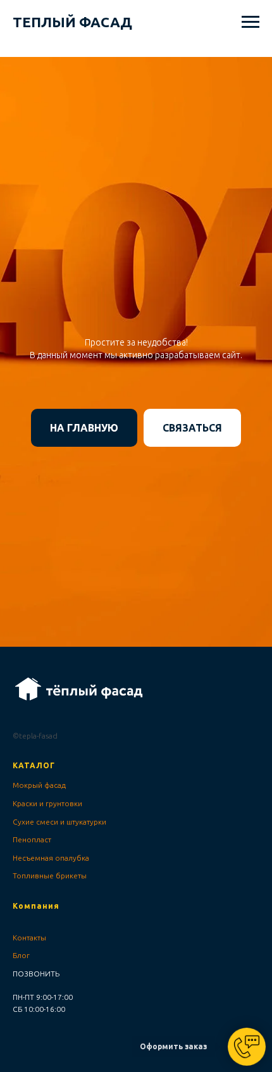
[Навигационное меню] (250, 22)
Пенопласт (32, 839)
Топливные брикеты (50, 875)
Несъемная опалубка (51, 858)
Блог (21, 955)
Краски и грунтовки (47, 803)
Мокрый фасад (39, 785)
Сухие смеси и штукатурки (59, 822)
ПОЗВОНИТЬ (36, 973)
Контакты (29, 937)
